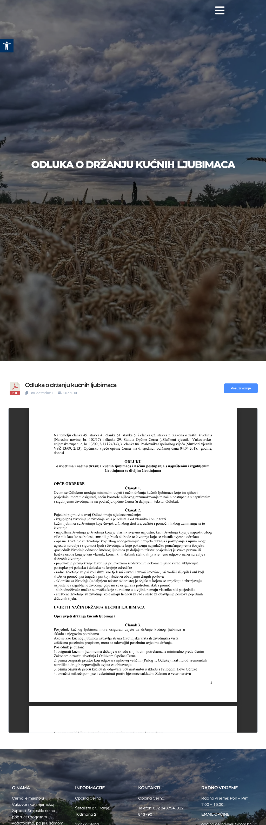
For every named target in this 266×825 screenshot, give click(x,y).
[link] (7, 45)
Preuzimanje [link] (241, 388)
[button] (219, 10)
